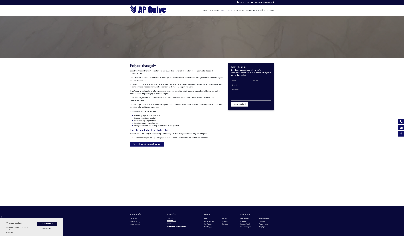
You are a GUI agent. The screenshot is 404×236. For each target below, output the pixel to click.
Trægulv (262, 221)
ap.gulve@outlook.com (263, 2)
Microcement (264, 218)
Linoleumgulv (245, 227)
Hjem (206, 218)
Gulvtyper (208, 224)
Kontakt (225, 224)
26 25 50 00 (244, 2)
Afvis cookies (46, 228)
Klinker (243, 221)
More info (9, 232)
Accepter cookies (47, 223)
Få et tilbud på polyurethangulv (147, 144)
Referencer (226, 218)
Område (225, 221)
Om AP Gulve (209, 221)
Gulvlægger (208, 227)
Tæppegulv (263, 224)
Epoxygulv (244, 218)
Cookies (1, 216)
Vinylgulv (262, 227)
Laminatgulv (245, 224)
